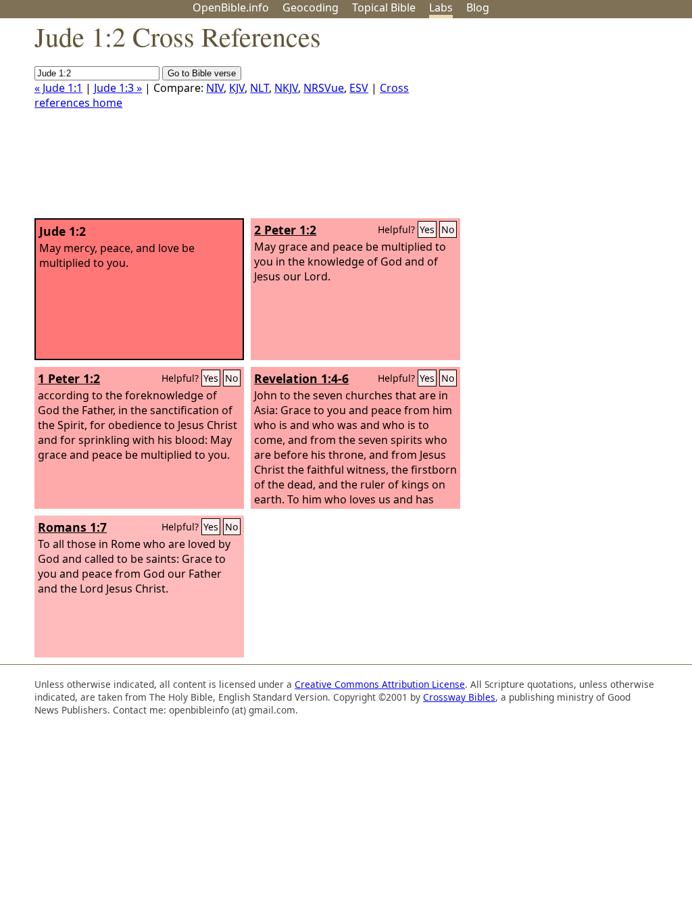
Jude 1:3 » (118, 87)
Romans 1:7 (72, 527)
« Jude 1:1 (58, 87)
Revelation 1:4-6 (301, 378)
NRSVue (323, 87)
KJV (237, 87)
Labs (441, 7)
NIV (215, 87)
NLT (259, 87)
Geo (310, 7)
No (448, 229)
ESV (358, 87)
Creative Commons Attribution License (380, 684)
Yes (427, 229)
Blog (477, 7)
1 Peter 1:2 (69, 378)
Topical (384, 7)
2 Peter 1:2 (285, 230)
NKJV (286, 87)
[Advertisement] (555, 123)
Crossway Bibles (459, 697)
